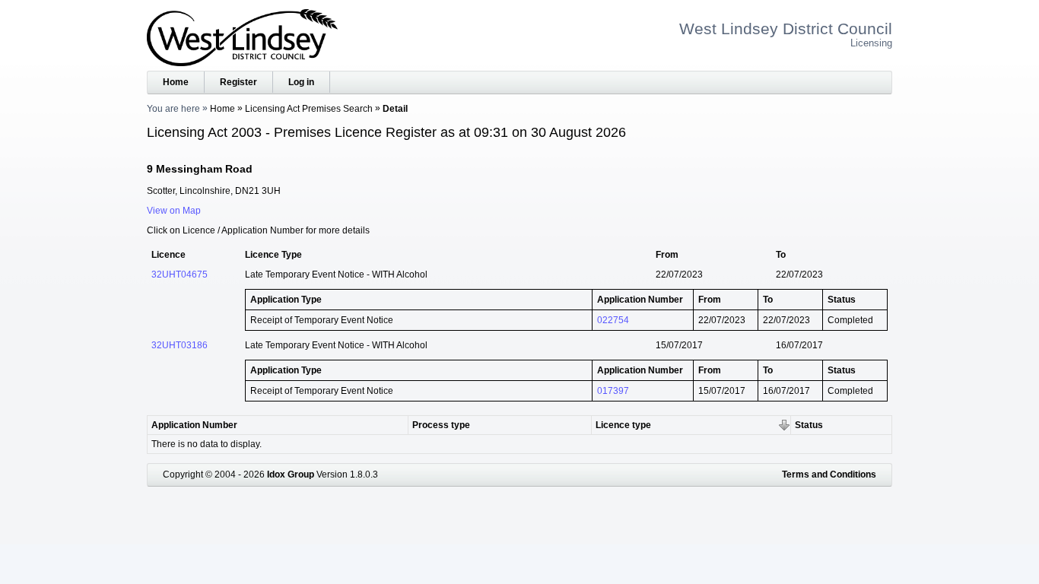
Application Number (194, 425)
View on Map (174, 210)
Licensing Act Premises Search (309, 108)
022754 (613, 320)
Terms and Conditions (829, 474)
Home (176, 82)
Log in (301, 82)
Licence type (623, 425)
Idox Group (290, 474)
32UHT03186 (179, 345)
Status (809, 425)
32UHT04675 (179, 274)
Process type (441, 425)
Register (238, 82)
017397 (613, 391)
